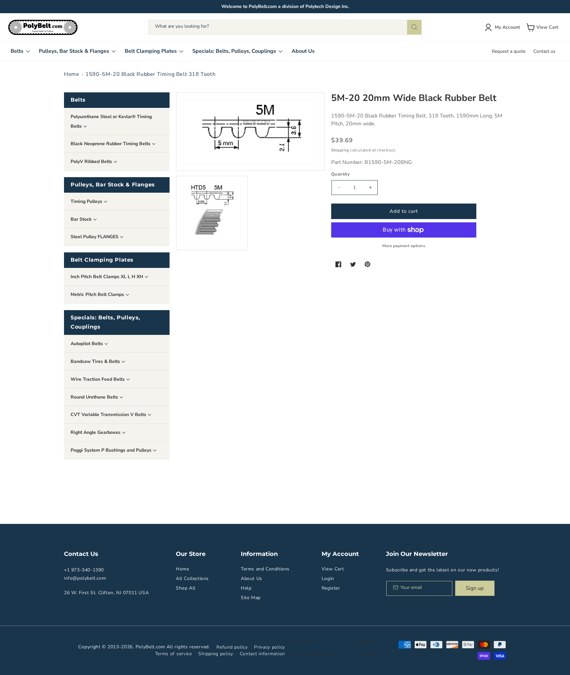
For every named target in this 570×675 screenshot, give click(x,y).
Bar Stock (82, 219)
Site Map (251, 598)
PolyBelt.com (150, 647)
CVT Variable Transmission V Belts (109, 414)
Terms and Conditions (265, 569)
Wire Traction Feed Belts (98, 379)
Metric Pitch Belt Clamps (98, 294)
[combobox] (285, 27)
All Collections (192, 578)
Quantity (340, 174)
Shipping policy (215, 654)
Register (331, 588)
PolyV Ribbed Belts (92, 161)
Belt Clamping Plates (102, 260)
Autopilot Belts (87, 343)
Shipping (340, 150)
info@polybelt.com (85, 578)
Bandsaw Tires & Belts (96, 361)
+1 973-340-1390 (84, 570)
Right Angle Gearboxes (96, 432)
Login (328, 578)
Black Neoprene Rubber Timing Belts (111, 144)
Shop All (186, 588)
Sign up (475, 588)
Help (246, 588)
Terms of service (173, 654)
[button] (542, 27)
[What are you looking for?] (414, 27)
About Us (251, 578)
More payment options (403, 245)
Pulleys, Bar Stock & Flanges (113, 184)
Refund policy (231, 647)
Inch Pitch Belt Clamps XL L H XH (107, 276)
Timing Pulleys (87, 201)
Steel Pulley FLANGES (95, 237)
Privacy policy (269, 647)
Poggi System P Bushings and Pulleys (112, 450)
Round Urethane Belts (95, 397)
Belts (78, 100)
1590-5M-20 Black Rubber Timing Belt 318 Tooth (150, 74)
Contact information (262, 654)
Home (71, 74)
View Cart (333, 569)
